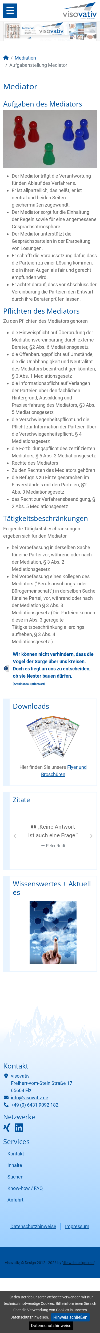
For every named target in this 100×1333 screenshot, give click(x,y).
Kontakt (15, 1153)
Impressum (77, 1226)
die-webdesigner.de (78, 1263)
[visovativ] (80, 10)
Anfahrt (15, 1200)
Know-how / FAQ (25, 1188)
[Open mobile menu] (10, 10)
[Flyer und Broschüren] (53, 737)
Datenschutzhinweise (51, 1325)
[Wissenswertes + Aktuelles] (53, 932)
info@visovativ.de (29, 1097)
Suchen (15, 1177)
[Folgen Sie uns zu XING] (6, 1129)
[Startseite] (6, 58)
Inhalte (14, 1165)
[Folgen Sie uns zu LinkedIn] (19, 1129)
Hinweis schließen (70, 1317)
